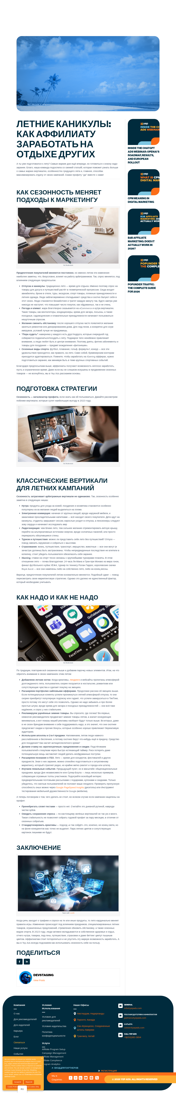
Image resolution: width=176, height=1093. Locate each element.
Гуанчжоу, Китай (85, 1036)
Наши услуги (20, 1048)
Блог (16, 1036)
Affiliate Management (52, 1056)
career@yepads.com (134, 1027)
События (18, 1054)
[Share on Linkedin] (27, 962)
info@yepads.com (133, 1008)
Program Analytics (51, 1064)
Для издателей (22, 1025)
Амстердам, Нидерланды (91, 1013)
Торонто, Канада (86, 1019)
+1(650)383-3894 (132, 1037)
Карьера (18, 1031)
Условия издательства (54, 1026)
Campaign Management (54, 1053)
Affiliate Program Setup (53, 1049)
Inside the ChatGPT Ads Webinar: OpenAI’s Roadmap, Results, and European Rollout (143, 155)
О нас (17, 1013)
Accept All (17, 1082)
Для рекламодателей (25, 1019)
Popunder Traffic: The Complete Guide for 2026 (142, 288)
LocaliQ (72, 913)
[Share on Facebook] (19, 962)
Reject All (29, 1082)
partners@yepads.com (135, 1018)
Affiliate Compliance (52, 1060)
